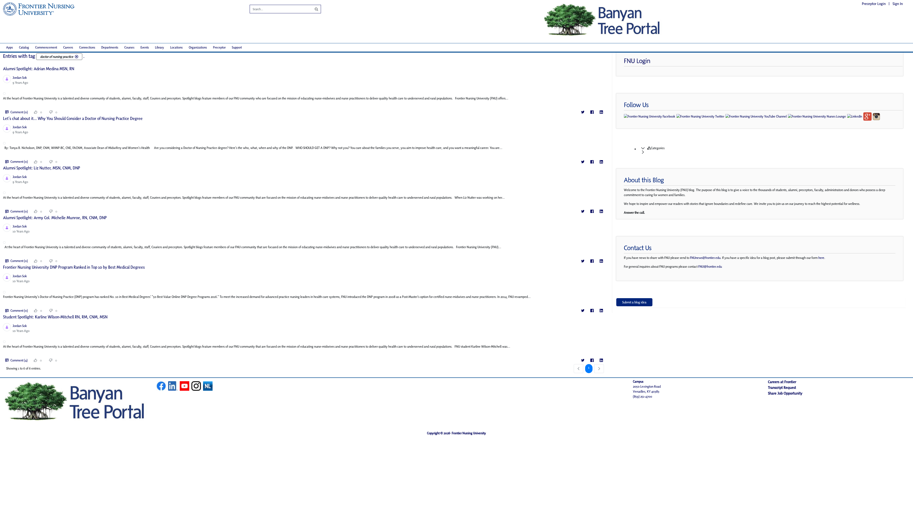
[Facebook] (592, 112)
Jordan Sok (20, 77)
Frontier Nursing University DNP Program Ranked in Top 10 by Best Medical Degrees (74, 267)
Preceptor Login (874, 3)
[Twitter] (582, 112)
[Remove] (76, 56)
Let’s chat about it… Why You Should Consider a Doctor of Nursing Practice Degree (73, 118)
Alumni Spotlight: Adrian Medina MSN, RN (38, 68)
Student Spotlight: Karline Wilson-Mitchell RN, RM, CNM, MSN (55, 317)
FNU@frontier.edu (710, 266)
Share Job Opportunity (785, 393)
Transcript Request (782, 387)
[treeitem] (765, 150)
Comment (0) (19, 112)
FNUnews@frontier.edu (705, 258)
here (821, 258)
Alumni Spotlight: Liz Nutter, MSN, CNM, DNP (41, 168)
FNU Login (637, 60)
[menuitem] (9, 47)
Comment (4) (19, 360)
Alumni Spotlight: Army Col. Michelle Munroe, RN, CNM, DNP (55, 217)
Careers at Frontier (782, 381)
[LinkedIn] (601, 112)
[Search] (313, 9)
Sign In (898, 3)
